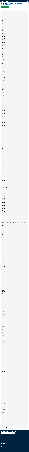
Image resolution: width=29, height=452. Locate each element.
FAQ (1, 446)
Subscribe (13, 433)
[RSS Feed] (2, 440)
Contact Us (2, 449)
